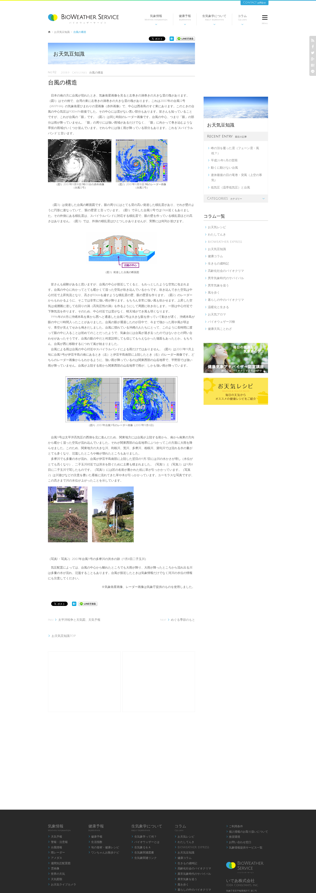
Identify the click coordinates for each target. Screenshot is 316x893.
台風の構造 (96, 72)
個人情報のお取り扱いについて (247, 831)
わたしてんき (215, 234)
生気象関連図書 (142, 852)
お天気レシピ (215, 227)
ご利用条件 (234, 826)
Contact (254, 2)
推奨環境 (233, 836)
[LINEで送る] (185, 39)
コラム (242, 19)
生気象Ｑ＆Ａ (141, 847)
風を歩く (212, 292)
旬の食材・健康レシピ (103, 847)
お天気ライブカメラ (62, 884)
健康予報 (185, 19)
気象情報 (156, 19)
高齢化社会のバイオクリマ (224, 270)
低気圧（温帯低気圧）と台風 (230, 187)
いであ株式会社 (240, 881)
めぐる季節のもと (177, 619)
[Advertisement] (84, 682)
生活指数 (95, 842)
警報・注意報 (58, 842)
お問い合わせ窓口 (239, 842)
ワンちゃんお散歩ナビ (103, 852)
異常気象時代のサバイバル (224, 278)
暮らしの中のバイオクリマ (224, 299)
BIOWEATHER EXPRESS (223, 241)
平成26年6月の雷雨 (224, 160)
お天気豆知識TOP (62, 636)
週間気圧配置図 (59, 863)
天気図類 (55, 879)
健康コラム (214, 256)
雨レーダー (56, 852)
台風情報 (55, 847)
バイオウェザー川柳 (220, 321)
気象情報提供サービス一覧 (244, 847)
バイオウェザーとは (145, 842)
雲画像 (53, 868)
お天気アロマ (215, 314)
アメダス (55, 857)
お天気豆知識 (62, 32)
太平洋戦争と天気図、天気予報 (74, 619)
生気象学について (214, 19)
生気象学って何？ (144, 836)
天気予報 (55, 836)
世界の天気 (56, 873)
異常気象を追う (217, 285)
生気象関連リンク (144, 857)
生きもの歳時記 (217, 263)
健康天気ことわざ (218, 328)
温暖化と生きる (217, 307)
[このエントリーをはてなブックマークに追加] (172, 39)
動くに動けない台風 (224, 167)
